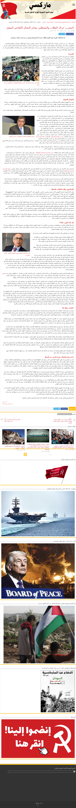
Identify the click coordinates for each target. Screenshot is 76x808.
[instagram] (37, 803)
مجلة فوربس (41, 136)
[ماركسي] (38, 9)
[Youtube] (38, 803)
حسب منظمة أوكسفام (57, 136)
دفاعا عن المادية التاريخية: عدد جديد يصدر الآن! (12, 420)
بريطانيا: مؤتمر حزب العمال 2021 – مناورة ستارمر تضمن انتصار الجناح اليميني (62, 420)
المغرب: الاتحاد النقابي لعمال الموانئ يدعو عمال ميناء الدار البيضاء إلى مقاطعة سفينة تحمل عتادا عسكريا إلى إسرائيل (38, 446)
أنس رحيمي (69, 30)
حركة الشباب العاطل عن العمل (64, 414)
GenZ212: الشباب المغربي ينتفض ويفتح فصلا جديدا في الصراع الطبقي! (63, 446)
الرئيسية (73, 22)
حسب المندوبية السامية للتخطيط (44, 152)
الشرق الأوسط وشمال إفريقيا (62, 22)
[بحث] (25, 454)
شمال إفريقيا (50, 22)
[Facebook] (42, 803)
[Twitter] (40, 803)
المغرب (44, 22)
